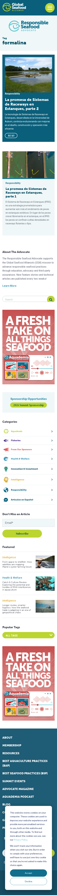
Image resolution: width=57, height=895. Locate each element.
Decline (28, 881)
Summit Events (13, 781)
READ (11, 135)
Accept (28, 873)
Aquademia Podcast (18, 796)
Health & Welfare (12, 577)
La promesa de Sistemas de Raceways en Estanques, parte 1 (26, 192)
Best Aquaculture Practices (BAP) (25, 763)
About (7, 737)
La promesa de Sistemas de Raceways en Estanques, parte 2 (27, 104)
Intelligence (9, 557)
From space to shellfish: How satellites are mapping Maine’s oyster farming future (17, 564)
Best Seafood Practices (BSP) (25, 773)
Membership (11, 745)
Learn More (9, 285)
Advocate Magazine (18, 789)
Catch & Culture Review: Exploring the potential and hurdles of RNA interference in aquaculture (16, 586)
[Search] (51, 299)
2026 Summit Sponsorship (28, 405)
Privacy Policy (20, 839)
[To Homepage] (14, 7)
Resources (10, 753)
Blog (6, 804)
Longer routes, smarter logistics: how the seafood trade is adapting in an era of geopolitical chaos (16, 609)
